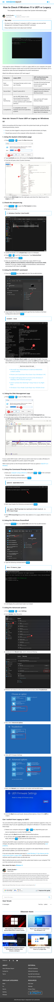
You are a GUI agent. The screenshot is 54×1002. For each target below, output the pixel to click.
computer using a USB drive (19, 473)
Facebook (9, 960)
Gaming (4, 992)
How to (4, 989)
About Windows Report (8, 968)
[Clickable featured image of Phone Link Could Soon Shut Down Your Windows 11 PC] (39, 921)
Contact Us (5, 971)
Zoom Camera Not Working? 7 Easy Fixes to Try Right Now (40, 948)
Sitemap (30, 986)
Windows (5, 994)
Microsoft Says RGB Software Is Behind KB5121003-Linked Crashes (14, 929)
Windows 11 (19, 865)
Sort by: (40, 904)
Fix (3, 986)
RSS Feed (30, 983)
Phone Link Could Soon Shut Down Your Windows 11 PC (28, 374)
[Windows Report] (13, 2)
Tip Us (4, 974)
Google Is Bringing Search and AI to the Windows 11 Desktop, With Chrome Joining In (14, 949)
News (4, 983)
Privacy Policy (31, 989)
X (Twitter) (13, 960)
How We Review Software (34, 977)
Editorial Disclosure (33, 971)
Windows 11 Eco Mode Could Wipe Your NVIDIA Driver (27, 387)
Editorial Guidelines (33, 968)
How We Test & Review (34, 974)
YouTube (17, 960)
